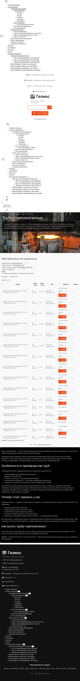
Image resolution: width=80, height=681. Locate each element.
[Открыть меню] (1, 36)
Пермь (27, 668)
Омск (53, 668)
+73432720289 (9, 581)
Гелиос (43, 96)
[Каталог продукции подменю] (23, 130)
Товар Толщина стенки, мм (10, 267)
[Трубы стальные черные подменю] (27, 153)
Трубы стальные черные (13, 214)
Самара (21, 668)
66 (34, 444)
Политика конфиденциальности (12, 560)
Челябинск (42, 668)
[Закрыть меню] (6, 1)
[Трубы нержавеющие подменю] (28, 134)
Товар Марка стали (8, 263)
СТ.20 (40, 302)
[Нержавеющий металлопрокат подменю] (31, 132)
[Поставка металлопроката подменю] (28, 177)
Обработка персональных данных (13, 563)
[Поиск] (49, 107)
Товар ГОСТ (5, 269)
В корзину (62, 295)
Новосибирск (72, 668)
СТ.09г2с (41, 291)
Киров (48, 668)
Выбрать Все (8, 273)
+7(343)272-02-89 (40, 119)
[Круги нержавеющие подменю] (28, 146)
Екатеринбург (14, 668)
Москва (6, 668)
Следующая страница (44, 444)
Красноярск (34, 668)
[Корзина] (2, 202)
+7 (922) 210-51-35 (14, 537)
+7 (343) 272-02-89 (29, 537)
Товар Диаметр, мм (8, 265)
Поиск (3, 271)
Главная (4, 214)
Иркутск (64, 668)
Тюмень (58, 668)
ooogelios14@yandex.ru (40, 91)
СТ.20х (41, 378)
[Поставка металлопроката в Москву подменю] (37, 179)
